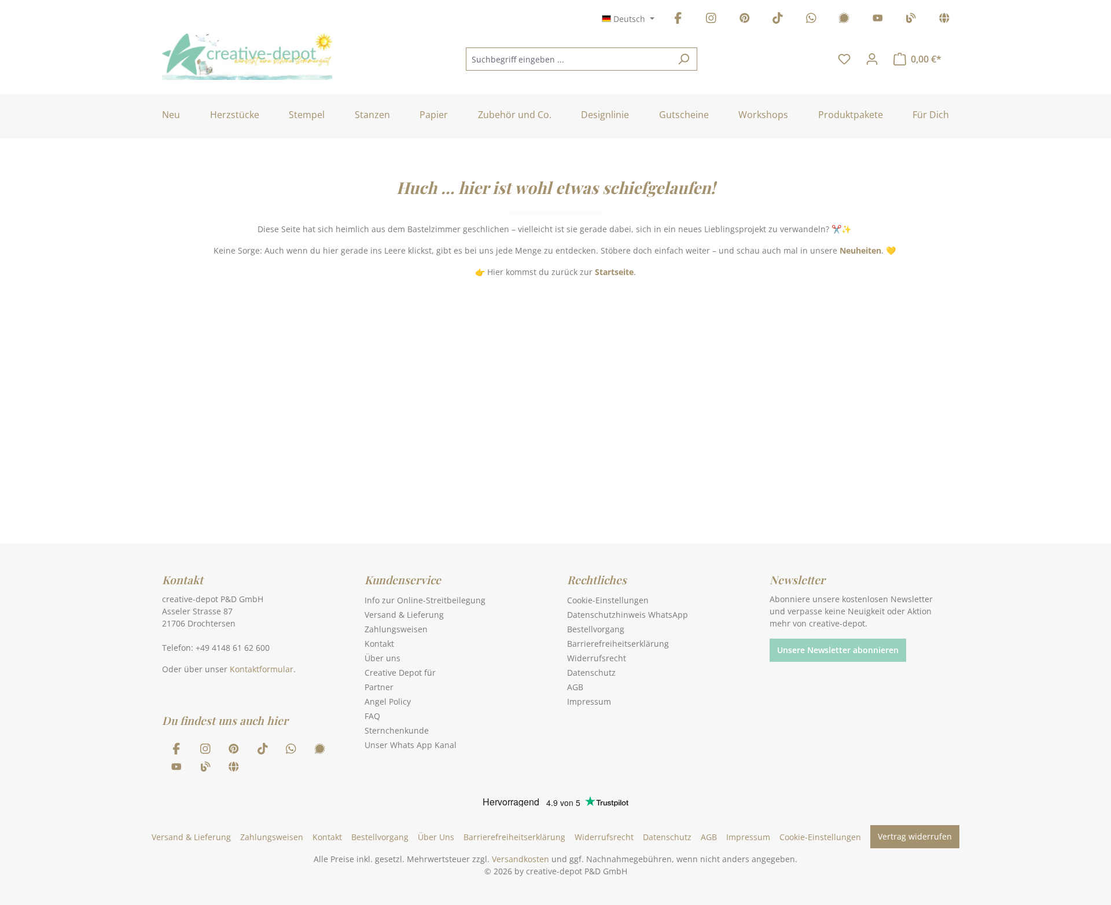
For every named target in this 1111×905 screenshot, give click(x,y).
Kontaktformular (261, 669)
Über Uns (436, 836)
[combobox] (568, 59)
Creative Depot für (400, 672)
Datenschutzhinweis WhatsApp (627, 614)
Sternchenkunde (397, 730)
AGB (575, 687)
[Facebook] (678, 19)
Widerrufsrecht (596, 658)
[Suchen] (683, 59)
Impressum (589, 701)
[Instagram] (711, 19)
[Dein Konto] (872, 59)
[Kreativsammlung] (944, 19)
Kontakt (379, 643)
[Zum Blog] (911, 19)
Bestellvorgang (595, 629)
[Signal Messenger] (844, 19)
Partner (379, 687)
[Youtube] (878, 19)
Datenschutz (591, 672)
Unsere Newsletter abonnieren (838, 649)
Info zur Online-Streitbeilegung (425, 600)
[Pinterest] (745, 19)
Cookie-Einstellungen (608, 600)
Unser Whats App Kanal (411, 744)
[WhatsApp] (811, 19)
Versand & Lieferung (404, 614)
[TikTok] (777, 19)
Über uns (382, 658)
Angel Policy (388, 701)
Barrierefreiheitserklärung (618, 643)
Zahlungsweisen (396, 629)
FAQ (372, 715)
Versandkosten (520, 858)
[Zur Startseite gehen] (247, 57)
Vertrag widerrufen (915, 836)
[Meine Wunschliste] (844, 59)
